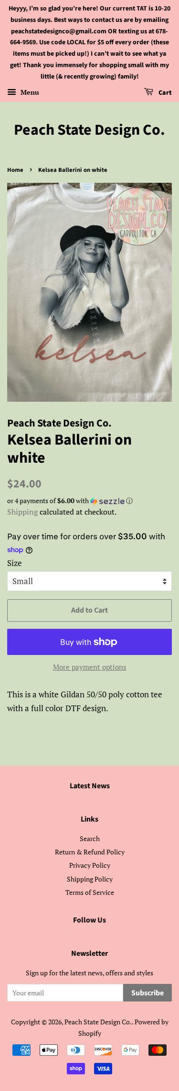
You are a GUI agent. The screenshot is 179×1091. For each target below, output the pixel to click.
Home (15, 170)
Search (90, 838)
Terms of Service (89, 892)
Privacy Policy (89, 865)
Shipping (22, 511)
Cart (164, 93)
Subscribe (147, 993)
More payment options (89, 667)
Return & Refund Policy (90, 851)
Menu (29, 92)
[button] (89, 501)
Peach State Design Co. (89, 130)
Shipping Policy (90, 878)
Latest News (90, 786)
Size (14, 562)
